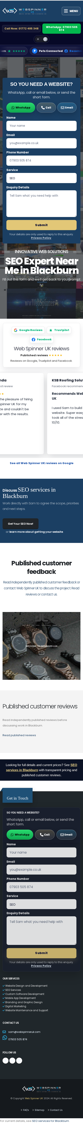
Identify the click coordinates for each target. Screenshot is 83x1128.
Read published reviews (19, 735)
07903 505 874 (17, 1039)
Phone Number (17, 152)
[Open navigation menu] (71, 11)
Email (10, 135)
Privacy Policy (41, 238)
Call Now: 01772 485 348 (21, 28)
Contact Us (56, 1110)
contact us (49, 594)
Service (12, 170)
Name (11, 118)
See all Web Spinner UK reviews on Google (41, 463)
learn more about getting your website (36, 532)
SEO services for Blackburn (50, 1121)
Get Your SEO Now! (20, 524)
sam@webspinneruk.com (24, 1032)
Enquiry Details (17, 187)
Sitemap (39, 1110)
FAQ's (26, 1110)
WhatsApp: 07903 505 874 (61, 28)
